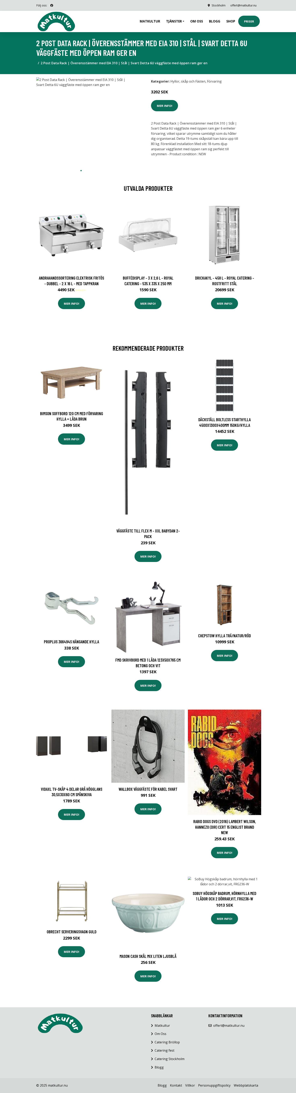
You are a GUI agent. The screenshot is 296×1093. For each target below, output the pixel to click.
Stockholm (219, 5)
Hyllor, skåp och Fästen (187, 81)
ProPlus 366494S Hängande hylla (71, 641)
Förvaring (214, 81)
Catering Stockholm (169, 1059)
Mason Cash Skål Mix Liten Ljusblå (148, 956)
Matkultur (150, 21)
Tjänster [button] (174, 21)
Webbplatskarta (246, 1085)
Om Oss (160, 1034)
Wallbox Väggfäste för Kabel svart (148, 789)
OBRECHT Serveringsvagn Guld (71, 931)
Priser (249, 21)
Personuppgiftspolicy (214, 1085)
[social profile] (52, 5)
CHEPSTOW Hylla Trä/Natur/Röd (224, 635)
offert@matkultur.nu (243, 5)
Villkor (190, 1085)
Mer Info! (164, 106)
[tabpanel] (81, 122)
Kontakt (176, 1085)
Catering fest (164, 1050)
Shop (230, 21)
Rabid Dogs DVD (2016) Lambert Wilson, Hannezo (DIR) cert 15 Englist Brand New (224, 827)
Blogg (214, 21)
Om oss (196, 21)
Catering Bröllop (167, 1042)
